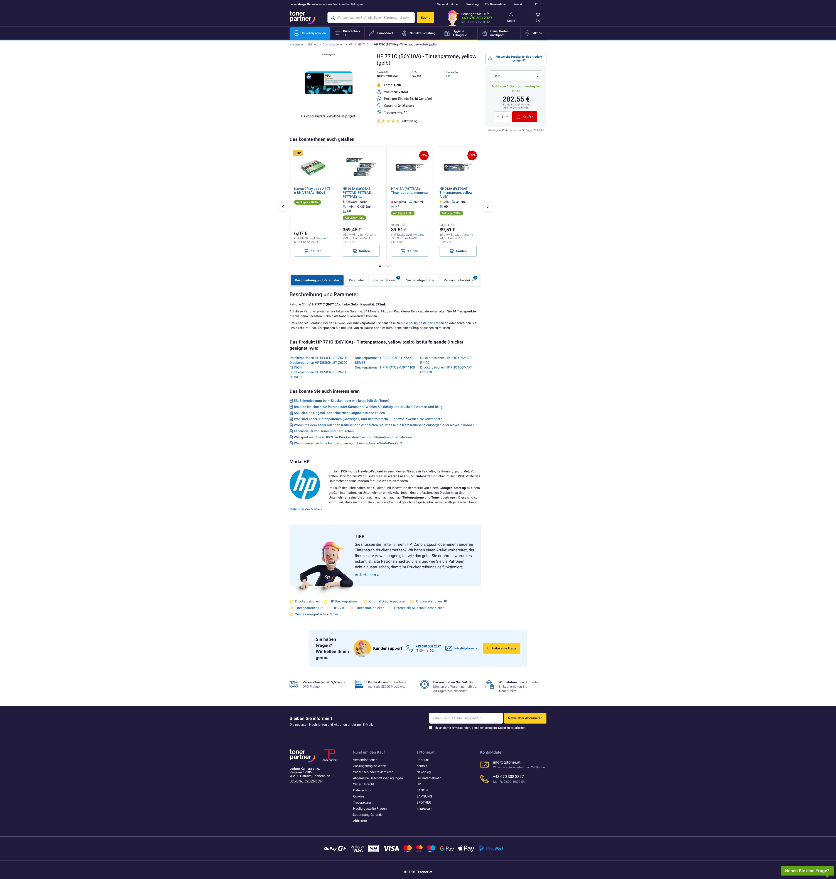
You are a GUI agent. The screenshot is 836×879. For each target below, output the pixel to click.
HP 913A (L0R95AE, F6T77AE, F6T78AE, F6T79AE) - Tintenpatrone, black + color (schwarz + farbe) (360, 196)
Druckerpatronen (333, 44)
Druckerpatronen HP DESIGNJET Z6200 (318, 358)
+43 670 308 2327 (476, 18)
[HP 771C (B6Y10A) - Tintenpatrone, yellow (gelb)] (329, 107)
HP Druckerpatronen (344, 601)
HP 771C (363, 44)
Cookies (358, 796)
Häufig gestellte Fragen (370, 809)
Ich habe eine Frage (501, 648)
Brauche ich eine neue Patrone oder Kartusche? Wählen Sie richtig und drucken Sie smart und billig (368, 407)
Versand (526, 104)
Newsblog (472, 4)
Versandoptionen (448, 4)
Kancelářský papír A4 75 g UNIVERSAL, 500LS (312, 191)
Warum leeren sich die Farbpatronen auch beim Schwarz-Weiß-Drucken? (348, 443)
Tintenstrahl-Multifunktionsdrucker (419, 608)
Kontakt (518, 4)
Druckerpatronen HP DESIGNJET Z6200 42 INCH (318, 365)
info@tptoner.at (466, 648)
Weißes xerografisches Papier (316, 614)
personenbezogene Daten (489, 727)
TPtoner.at (425, 752)
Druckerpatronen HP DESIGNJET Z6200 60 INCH (318, 374)
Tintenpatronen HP (309, 608)
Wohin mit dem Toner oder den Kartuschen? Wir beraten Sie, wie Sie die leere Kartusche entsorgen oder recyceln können (384, 425)
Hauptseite (296, 44)
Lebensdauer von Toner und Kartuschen (324, 431)
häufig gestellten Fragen (426, 323)
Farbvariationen (385, 280)
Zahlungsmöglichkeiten (369, 766)
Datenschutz (362, 790)
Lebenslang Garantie (368, 815)
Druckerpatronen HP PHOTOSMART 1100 (385, 367)
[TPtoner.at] (302, 17)
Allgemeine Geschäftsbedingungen (378, 778)
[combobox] (516, 76)
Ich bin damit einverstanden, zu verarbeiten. (480, 727)
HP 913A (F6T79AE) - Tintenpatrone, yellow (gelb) (456, 192)
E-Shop (312, 44)
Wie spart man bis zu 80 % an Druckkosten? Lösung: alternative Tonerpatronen (353, 437)
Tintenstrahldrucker (369, 608)
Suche (425, 18)
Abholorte (360, 821)
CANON (422, 790)
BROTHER (423, 802)
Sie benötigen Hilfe (420, 280)
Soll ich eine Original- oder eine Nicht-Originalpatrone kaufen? (340, 413)
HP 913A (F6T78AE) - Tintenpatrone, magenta (409, 191)
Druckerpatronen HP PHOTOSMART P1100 (446, 360)
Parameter (356, 280)
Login (511, 20)
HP (350, 44)
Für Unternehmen (496, 4)
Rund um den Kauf (369, 752)
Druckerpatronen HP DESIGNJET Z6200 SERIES (383, 360)
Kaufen (527, 117)
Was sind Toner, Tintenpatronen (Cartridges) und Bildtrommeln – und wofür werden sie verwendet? (368, 419)
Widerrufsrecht (363, 784)
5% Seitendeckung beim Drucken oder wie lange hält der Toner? (341, 401)
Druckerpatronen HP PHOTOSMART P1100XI (446, 369)
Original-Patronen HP (431, 601)
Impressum (424, 809)
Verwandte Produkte (459, 280)
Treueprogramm (364, 802)
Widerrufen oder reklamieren (373, 772)
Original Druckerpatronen (387, 601)
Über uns (422, 760)
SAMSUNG (424, 796)
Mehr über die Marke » (306, 509)
